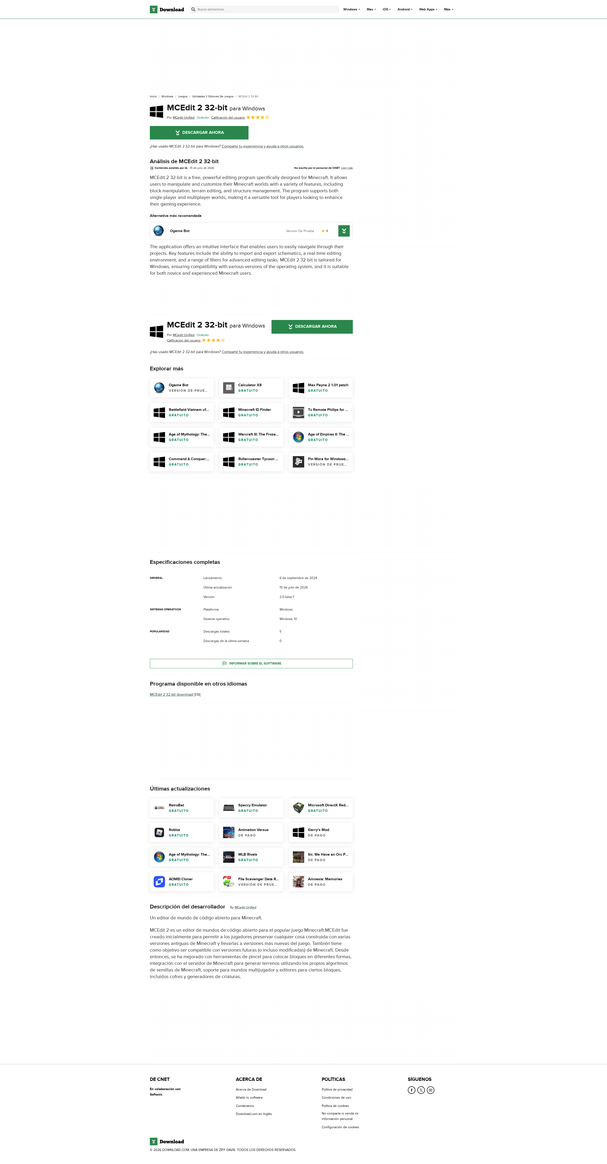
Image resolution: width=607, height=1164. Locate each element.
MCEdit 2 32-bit (216, 108)
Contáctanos (245, 1106)
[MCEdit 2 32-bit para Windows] (156, 111)
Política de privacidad (337, 1090)
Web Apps (427, 9)
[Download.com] (167, 9)
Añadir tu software (249, 1098)
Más (447, 9)
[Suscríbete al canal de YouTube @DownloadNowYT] (430, 1090)
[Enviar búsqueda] (193, 9)
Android (404, 9)
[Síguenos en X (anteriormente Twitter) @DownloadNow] (421, 1090)
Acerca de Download (251, 1090)
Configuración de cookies (340, 1127)
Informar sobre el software (255, 663)
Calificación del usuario (228, 118)
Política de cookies (335, 1106)
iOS (385, 9)
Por (180, 118)
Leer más (347, 168)
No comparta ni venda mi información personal (340, 1116)
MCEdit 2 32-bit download (171, 694)
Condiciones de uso (336, 1098)
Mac (370, 9)
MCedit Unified (245, 907)
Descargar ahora (203, 132)
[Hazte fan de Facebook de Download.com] (411, 1090)
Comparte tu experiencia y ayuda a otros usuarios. (263, 146)
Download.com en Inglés (254, 1114)
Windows (350, 9)
